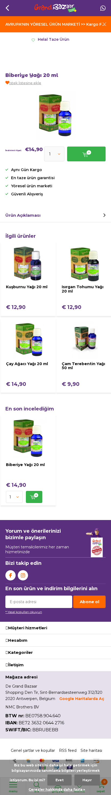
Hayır (87, 780)
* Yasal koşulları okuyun (23, 612)
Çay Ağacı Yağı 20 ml (27, 363)
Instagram (23, 575)
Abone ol (89, 601)
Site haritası (91, 750)
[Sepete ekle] (34, 497)
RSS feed (68, 750)
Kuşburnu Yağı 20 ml (26, 286)
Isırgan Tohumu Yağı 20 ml (82, 289)
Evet (60, 780)
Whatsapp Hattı (103, 8)
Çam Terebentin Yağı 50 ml (83, 366)
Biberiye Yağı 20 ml (25, 464)
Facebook (10, 575)
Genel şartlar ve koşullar (33, 750)
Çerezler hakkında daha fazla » (57, 789)
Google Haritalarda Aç (81, 698)
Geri (7, 8)
